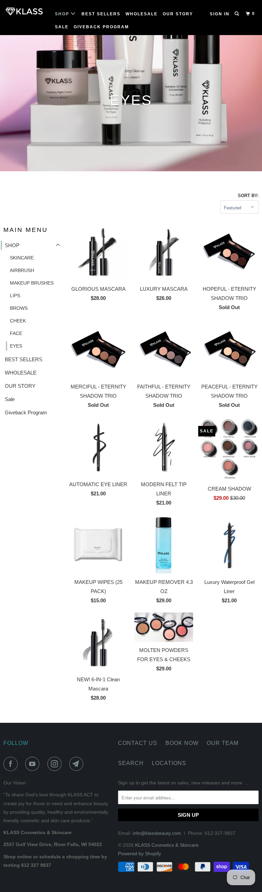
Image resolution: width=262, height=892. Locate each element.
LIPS (15, 295)
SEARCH (131, 763)
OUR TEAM (222, 743)
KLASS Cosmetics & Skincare (167, 845)
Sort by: (248, 195)
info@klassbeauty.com (157, 833)
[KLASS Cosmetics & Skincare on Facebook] (11, 764)
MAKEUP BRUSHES (32, 283)
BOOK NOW (182, 743)
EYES (16, 346)
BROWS (19, 308)
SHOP (63, 14)
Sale (62, 27)
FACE (16, 333)
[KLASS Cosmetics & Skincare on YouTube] (33, 764)
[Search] (237, 13)
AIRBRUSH (22, 270)
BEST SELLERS (101, 14)
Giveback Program (101, 27)
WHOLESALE (142, 14)
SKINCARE (22, 257)
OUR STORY (178, 14)
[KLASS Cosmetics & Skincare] (24, 11)
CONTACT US (137, 743)
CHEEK (18, 320)
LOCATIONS (169, 763)
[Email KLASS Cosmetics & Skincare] (77, 764)
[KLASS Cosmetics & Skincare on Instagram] (55, 764)
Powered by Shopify (139, 853)
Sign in (220, 14)
